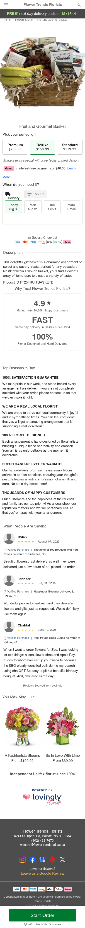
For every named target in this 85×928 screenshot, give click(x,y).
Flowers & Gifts (24, 19)
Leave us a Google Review (42, 873)
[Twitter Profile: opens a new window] (62, 859)
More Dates (71, 207)
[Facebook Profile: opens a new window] (32, 859)
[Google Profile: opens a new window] (42, 859)
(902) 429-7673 (42, 840)
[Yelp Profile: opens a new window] (52, 859)
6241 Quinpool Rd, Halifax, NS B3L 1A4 (42, 835)
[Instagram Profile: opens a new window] (22, 859)
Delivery (13, 197)
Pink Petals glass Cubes (49, 638)
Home (7, 19)
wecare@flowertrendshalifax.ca (42, 844)
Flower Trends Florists (43, 4)
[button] (75, 917)
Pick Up (39, 194)
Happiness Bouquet (46, 591)
